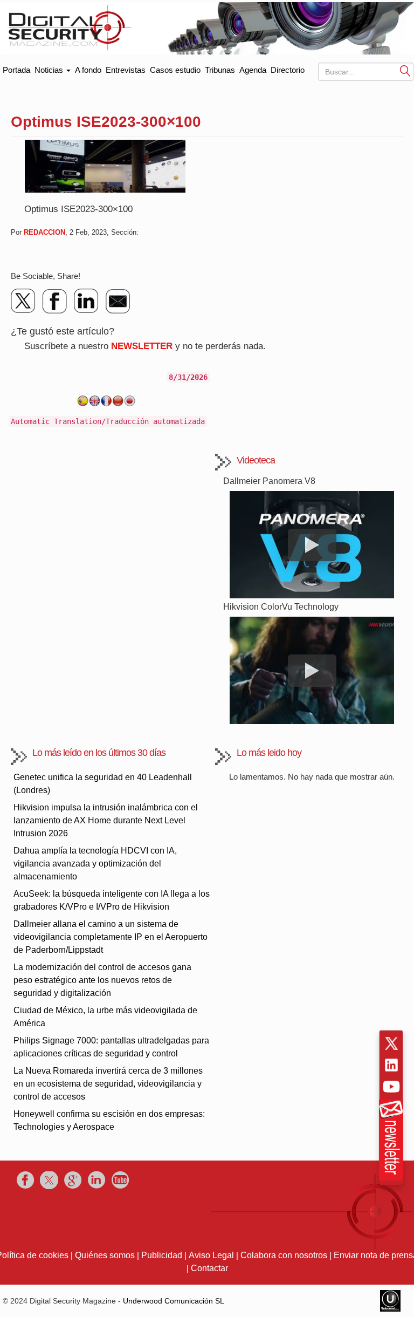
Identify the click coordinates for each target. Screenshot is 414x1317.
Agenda (252, 69)
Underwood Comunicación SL (173, 1300)
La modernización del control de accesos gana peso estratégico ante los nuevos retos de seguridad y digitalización (102, 980)
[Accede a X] (391, 1043)
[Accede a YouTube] (391, 1086)
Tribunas (220, 69)
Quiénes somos (105, 1255)
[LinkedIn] (86, 301)
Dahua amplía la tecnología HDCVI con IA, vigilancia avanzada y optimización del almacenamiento (95, 863)
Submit (405, 71)
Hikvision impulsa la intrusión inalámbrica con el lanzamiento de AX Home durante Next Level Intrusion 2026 (105, 820)
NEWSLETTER (141, 346)
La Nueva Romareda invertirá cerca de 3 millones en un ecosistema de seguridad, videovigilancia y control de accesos (108, 1083)
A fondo (88, 69)
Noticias (49, 69)
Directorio (288, 69)
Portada (16, 67)
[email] (117, 301)
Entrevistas (126, 69)
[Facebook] (55, 301)
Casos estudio (175, 69)
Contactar (209, 1268)
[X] (24, 301)
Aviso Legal (211, 1255)
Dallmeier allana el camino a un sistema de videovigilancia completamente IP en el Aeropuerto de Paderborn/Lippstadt (110, 936)
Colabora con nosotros (283, 1255)
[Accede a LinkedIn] (391, 1065)
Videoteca (256, 460)
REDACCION (44, 232)
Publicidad (161, 1255)
